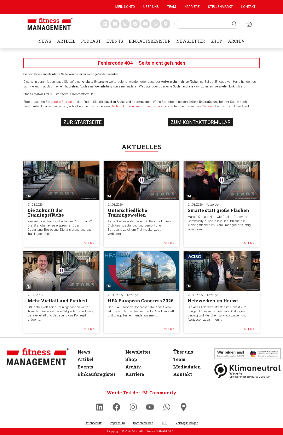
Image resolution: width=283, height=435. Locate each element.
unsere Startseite (63, 102)
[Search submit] (234, 23)
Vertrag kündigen (187, 423)
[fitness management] (50, 24)
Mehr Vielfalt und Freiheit (57, 301)
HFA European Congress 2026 (141, 301)
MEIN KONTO (125, 7)
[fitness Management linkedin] (104, 23)
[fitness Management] (38, 356)
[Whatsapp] (167, 407)
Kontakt (248, 7)
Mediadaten (187, 367)
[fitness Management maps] (165, 23)
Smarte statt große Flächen (218, 210)
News (44, 41)
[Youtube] (150, 407)
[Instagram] (133, 407)
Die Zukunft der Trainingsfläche (46, 212)
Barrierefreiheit (143, 423)
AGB (164, 423)
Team (171, 7)
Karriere (192, 7)
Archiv (236, 41)
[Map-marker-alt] (183, 407)
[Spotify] (135, 23)
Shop (216, 41)
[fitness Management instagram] (125, 23)
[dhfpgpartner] (247, 353)
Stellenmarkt (220, 7)
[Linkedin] (100, 407)
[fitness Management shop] (249, 24)
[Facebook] (116, 407)
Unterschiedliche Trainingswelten (127, 212)
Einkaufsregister (150, 41)
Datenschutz (93, 423)
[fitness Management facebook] (115, 23)
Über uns (151, 7)
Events (114, 41)
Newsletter (190, 41)
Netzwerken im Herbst (213, 301)
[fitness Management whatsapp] (155, 23)
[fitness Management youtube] (145, 23)
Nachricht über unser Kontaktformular (137, 106)
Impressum (117, 423)
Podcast (91, 41)
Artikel (66, 41)
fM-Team (208, 106)
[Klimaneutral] (247, 371)
